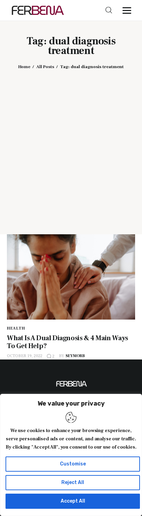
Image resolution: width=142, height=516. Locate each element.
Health (16, 328)
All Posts (45, 66)
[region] (71, 455)
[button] (129, 10)
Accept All (73, 501)
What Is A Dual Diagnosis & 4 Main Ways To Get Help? (67, 342)
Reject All (72, 482)
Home (24, 66)
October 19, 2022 (24, 355)
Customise (73, 464)
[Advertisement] (71, 147)
